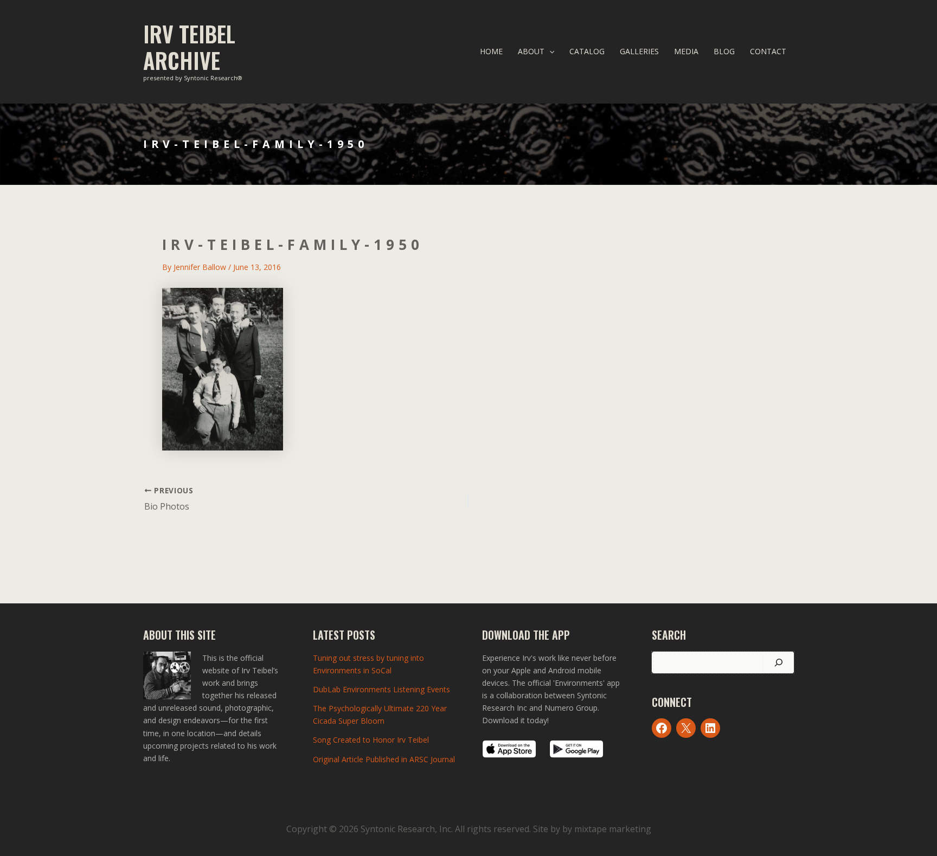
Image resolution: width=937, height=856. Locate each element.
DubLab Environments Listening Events (381, 689)
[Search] (778, 662)
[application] (549, 51)
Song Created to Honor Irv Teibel (371, 740)
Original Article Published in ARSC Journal (384, 759)
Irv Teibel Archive (189, 46)
